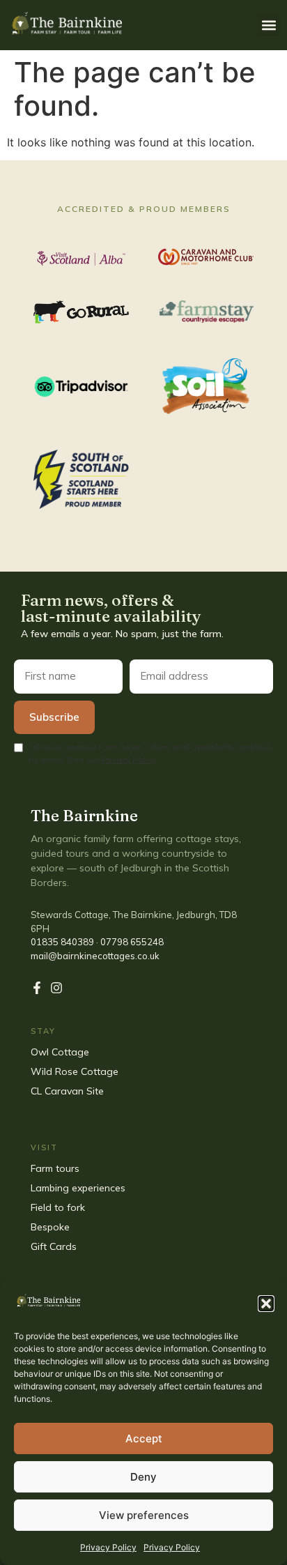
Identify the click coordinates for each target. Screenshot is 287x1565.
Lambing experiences (78, 1188)
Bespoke (51, 1227)
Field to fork (58, 1207)
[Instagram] (56, 988)
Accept (143, 1438)
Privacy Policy (108, 1547)
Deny (143, 1476)
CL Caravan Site (67, 1091)
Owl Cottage (60, 1052)
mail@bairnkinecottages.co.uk (95, 955)
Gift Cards (55, 1246)
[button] (266, 1304)
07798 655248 (132, 941)
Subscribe (54, 717)
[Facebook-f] (37, 988)
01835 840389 (62, 941)
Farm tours (55, 1168)
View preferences (144, 1515)
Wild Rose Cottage (74, 1071)
